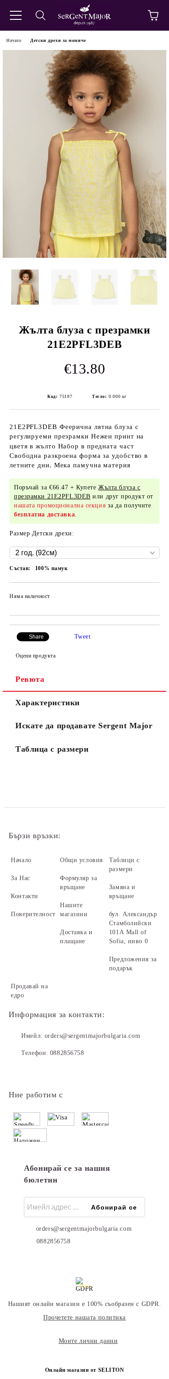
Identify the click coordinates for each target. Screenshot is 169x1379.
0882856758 (67, 1053)
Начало (13, 40)
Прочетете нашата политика (84, 1317)
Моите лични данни (88, 1341)
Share (36, 637)
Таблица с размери (52, 748)
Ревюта (29, 679)
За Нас (20, 878)
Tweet (82, 636)
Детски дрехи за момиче (58, 40)
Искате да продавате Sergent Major (83, 725)
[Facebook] (20, 1071)
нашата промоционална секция (59, 505)
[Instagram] (40, 1071)
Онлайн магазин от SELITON (84, 1370)
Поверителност (33, 914)
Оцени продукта (35, 656)
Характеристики (47, 702)
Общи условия (81, 860)
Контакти (24, 896)
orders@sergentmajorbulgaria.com (92, 1035)
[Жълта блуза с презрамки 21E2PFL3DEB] (84, 255)
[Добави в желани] (146, 597)
